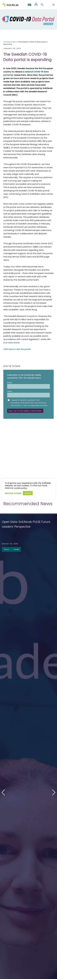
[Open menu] (53, 4)
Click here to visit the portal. (17, 349)
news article (13, 342)
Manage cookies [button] (13, 493)
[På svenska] (29, 4)
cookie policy (20, 488)
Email (9, 391)
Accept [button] (27, 493)
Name (9, 383)
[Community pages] (36, 5)
